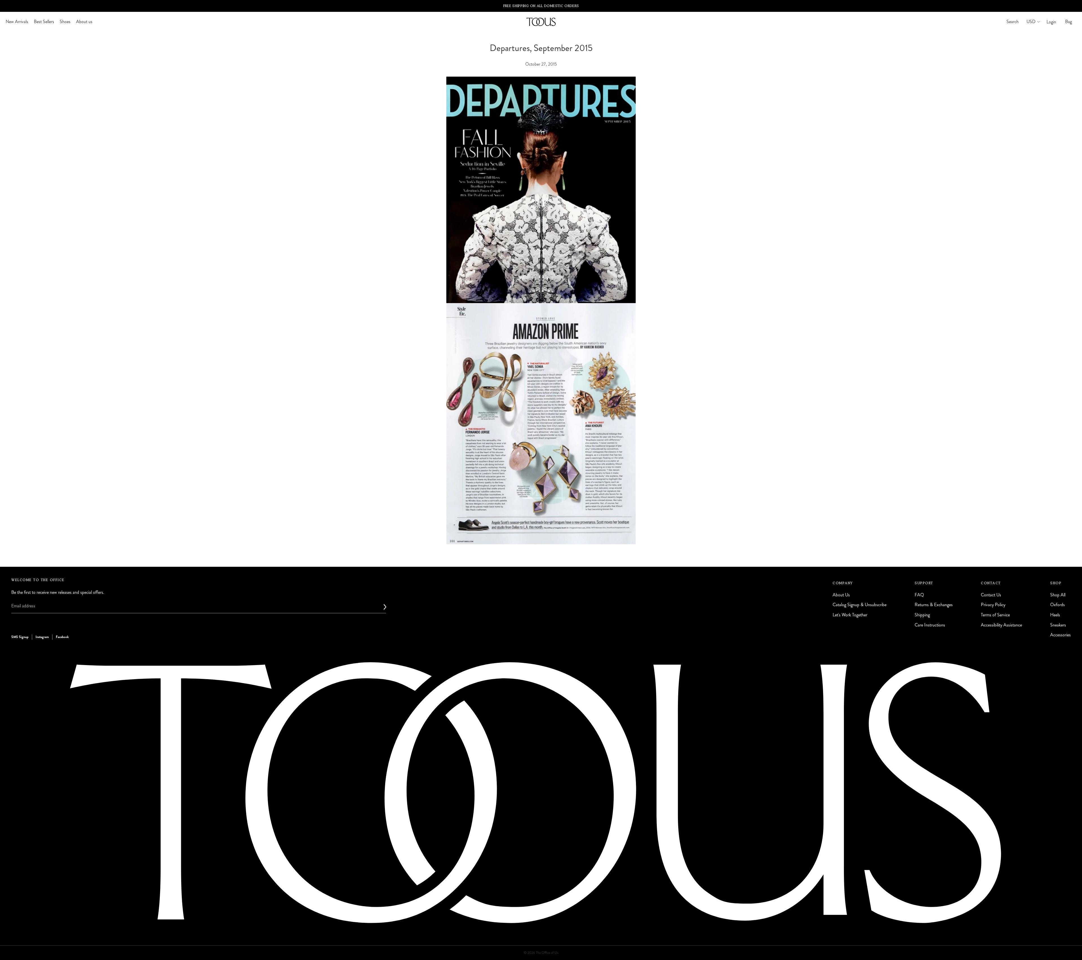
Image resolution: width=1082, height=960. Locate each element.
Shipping (922, 615)
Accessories (1060, 635)
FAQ (919, 595)
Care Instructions (930, 625)
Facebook (62, 636)
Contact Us (991, 595)
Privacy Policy (993, 605)
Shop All (1057, 595)
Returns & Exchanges (934, 605)
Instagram (42, 636)
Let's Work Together (850, 615)
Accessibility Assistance (1001, 625)
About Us (841, 595)
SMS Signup (19, 636)
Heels (1055, 615)
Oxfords (1057, 605)
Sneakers (1058, 625)
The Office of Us (547, 952)
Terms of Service (995, 615)
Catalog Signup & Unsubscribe (859, 605)
